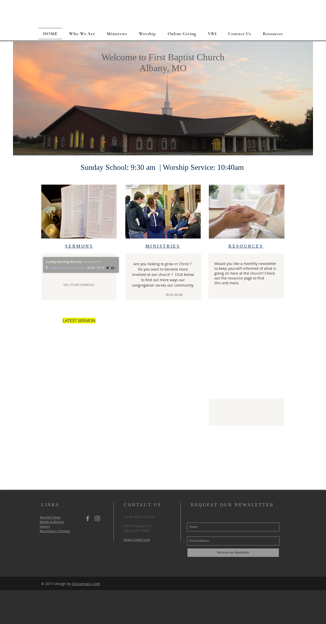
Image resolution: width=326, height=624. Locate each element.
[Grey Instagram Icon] (97, 518)
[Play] (48, 268)
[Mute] (108, 267)
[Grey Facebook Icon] (87, 518)
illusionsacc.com (86, 583)
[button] (163, 99)
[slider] (113, 268)
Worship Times (50, 517)
